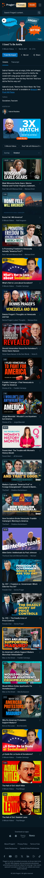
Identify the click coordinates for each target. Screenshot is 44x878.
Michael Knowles (36, 556)
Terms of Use (35, 844)
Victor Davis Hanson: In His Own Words (15, 354)
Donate (32, 5)
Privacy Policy (22, 844)
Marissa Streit (30, 189)
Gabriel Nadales (14, 111)
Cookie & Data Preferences (29, 848)
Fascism (14, 101)
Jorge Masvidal (19, 422)
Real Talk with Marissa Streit (12, 189)
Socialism (6, 101)
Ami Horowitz (22, 726)
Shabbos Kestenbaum (19, 490)
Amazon (34, 89)
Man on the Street (8, 658)
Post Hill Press (8, 92)
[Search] (39, 12)
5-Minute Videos (8, 49)
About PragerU (9, 844)
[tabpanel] (22, 91)
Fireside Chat (7, 590)
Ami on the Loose (8, 726)
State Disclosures (11, 848)
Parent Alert (6, 456)
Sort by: (7, 153)
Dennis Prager (19, 590)
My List (25, 55)
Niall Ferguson (21, 220)
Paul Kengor (20, 789)
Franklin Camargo (22, 286)
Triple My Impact (10, 55)
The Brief (5, 490)
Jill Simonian (17, 456)
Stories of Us (6, 388)
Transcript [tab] (15, 62)
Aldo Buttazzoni (23, 692)
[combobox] (27, 153)
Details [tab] (5, 62)
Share (38, 55)
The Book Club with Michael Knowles (15, 556)
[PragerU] (9, 5)
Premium (21, 5)
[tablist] (22, 63)
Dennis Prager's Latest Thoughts (13, 320)
